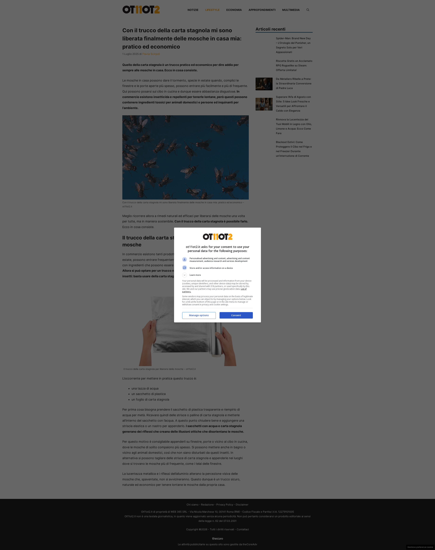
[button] (217, 275)
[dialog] (217, 275)
